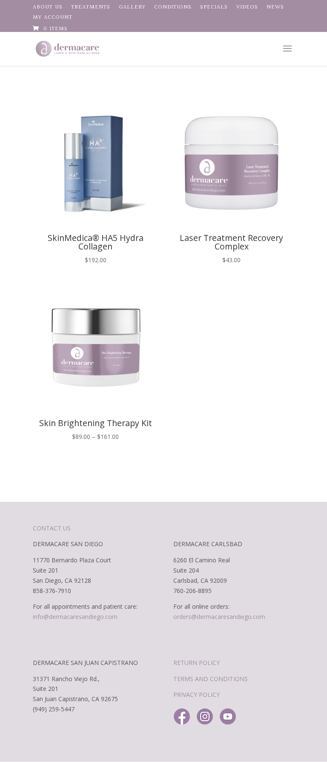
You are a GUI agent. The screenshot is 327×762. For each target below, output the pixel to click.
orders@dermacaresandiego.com (219, 617)
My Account (52, 18)
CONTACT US (52, 528)
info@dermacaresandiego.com (75, 617)
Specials (214, 8)
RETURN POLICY (196, 663)
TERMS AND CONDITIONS (210, 679)
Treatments (90, 8)
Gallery (132, 8)
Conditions (173, 8)
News (275, 8)
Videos (247, 8)
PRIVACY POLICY (196, 694)
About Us (48, 8)
